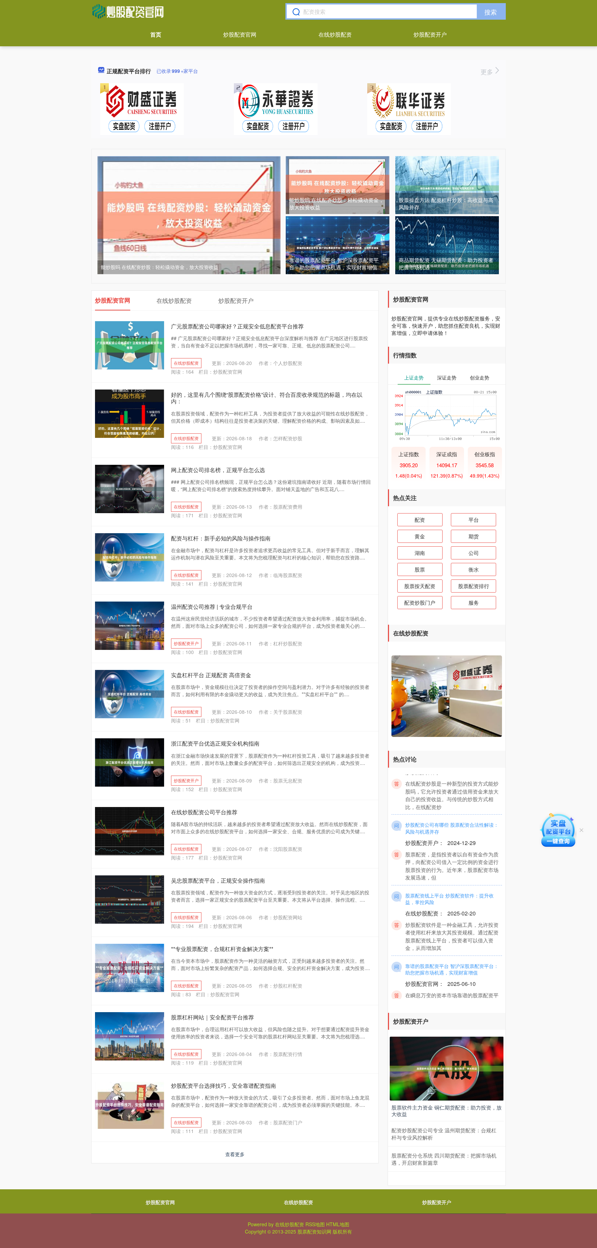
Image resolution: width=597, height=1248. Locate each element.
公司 (473, 552)
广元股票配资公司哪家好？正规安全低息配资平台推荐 (237, 326)
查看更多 (235, 1154)
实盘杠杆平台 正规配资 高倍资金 (211, 675)
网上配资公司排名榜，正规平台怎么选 (218, 470)
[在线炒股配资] (127, 11)
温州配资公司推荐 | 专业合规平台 (212, 607)
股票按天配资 (419, 585)
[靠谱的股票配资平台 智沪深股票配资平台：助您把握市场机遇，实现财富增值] (337, 247)
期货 (473, 536)
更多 (488, 71)
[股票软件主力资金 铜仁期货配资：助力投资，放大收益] (447, 1067)
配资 (420, 519)
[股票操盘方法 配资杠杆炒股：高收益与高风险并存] (447, 187)
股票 (420, 569)
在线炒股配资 (335, 34)
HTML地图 (337, 1224)
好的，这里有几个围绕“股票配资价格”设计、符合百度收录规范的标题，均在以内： (266, 398)
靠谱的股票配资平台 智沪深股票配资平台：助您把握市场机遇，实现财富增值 (334, 263)
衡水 (473, 569)
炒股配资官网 (239, 34)
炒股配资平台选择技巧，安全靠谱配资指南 (223, 1085)
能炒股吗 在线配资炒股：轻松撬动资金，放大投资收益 (159, 266)
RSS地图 (315, 1224)
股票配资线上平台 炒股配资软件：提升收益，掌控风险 (449, 884)
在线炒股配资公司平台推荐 (204, 812)
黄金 (420, 536)
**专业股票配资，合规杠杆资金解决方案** (222, 949)
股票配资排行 (473, 585)
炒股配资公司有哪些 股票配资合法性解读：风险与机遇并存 (452, 813)
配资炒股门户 (419, 602)
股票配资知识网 (314, 1231)
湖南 (420, 552)
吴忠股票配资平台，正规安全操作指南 (218, 880)
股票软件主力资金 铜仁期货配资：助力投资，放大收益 (446, 1111)
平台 (473, 519)
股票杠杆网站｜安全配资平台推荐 (212, 1017)
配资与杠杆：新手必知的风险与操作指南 (221, 538)
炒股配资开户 (430, 34)
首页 (155, 34)
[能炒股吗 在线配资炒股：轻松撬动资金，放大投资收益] (189, 214)
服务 (473, 602)
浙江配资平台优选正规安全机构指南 (215, 743)
